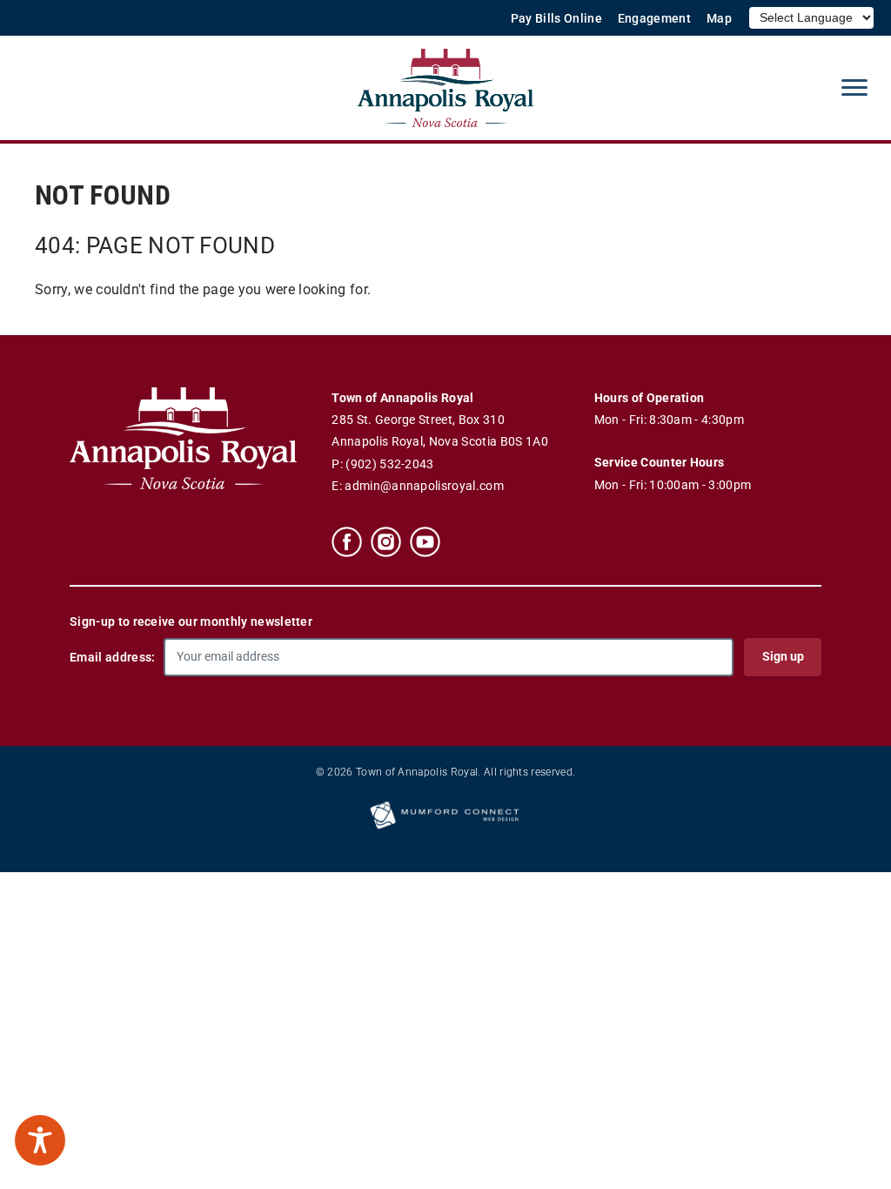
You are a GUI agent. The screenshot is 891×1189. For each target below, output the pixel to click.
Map (719, 18)
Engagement (654, 18)
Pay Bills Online (556, 18)
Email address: (112, 657)
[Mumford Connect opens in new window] (445, 828)
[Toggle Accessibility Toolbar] (40, 1140)
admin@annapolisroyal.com (424, 486)
